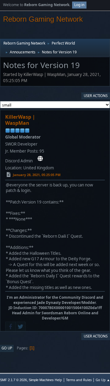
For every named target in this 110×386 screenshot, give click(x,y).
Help (58, 379)
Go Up (7, 348)
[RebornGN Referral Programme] (40, 158)
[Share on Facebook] (10, 326)
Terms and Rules (79, 379)
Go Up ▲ (103, 379)
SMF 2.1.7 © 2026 (13, 380)
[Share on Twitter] (20, 326)
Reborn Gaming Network (43, 19)
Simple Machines (41, 380)
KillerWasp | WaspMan (20, 120)
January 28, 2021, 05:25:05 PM (37, 174)
